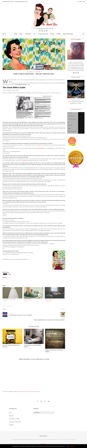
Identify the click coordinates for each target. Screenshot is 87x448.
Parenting (28, 34)
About (21, 34)
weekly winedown (68, 34)
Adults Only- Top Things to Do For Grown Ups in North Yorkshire (76, 103)
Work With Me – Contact (14, 418)
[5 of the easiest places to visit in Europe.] (5, 314)
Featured (29, 71)
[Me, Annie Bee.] (43, 15)
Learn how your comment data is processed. (30, 391)
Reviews (59, 34)
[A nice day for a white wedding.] (12, 292)
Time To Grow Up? (27, 299)
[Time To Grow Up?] (33, 292)
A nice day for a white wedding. (9, 299)
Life (34, 34)
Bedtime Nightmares (49, 299)
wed (10, 92)
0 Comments (62, 309)
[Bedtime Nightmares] (55, 292)
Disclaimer (11, 424)
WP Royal (41, 439)
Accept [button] (67, 446)
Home (15, 34)
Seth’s (24, 160)
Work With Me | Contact (8, 1)
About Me (11, 415)
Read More (72, 446)
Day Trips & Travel (43, 34)
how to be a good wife (7, 305)
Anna (5, 309)
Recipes (52, 34)
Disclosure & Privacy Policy (21, 1)
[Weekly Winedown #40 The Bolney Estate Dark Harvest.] (62, 314)
